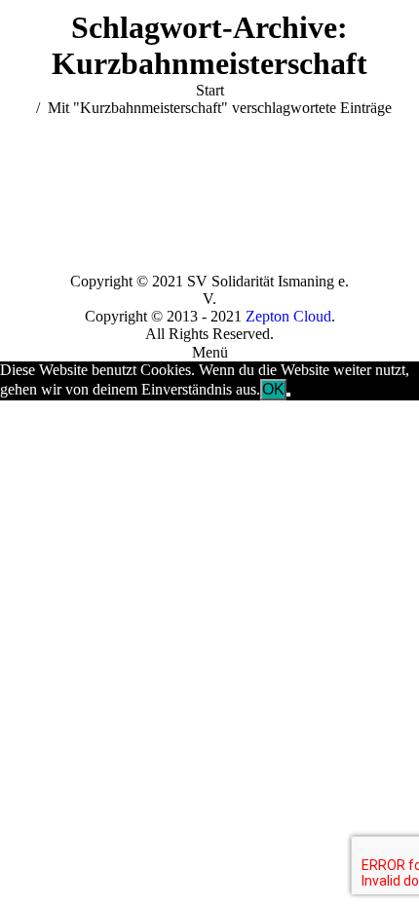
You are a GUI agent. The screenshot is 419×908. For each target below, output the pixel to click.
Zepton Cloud (288, 316)
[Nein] (288, 395)
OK (273, 389)
